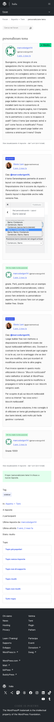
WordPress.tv (10, 652)
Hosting (6, 625)
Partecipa (33, 638)
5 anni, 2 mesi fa (24, 56)
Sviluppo (7, 647)
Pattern (32, 629)
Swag (32, 652)
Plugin (31, 625)
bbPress (8, 670)
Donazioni (34, 647)
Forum (5, 12)
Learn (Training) (10, 638)
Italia (11, 686)
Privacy (6, 629)
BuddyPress (10, 674)
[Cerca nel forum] (30, 28)
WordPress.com (11, 660)
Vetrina (31, 616)
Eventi (31, 643)
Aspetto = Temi (18, 19)
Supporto (7, 643)
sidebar (7, 494)
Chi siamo (7, 616)
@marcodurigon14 (19, 174)
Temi (30, 620)
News (5, 620)
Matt (6, 665)
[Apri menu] (50, 4)
